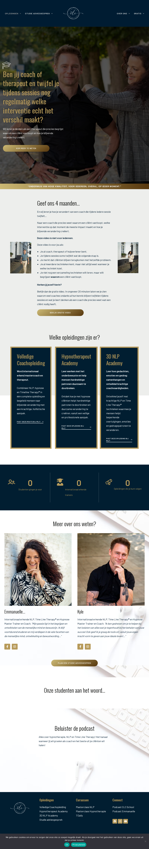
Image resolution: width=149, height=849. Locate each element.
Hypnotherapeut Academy (53, 811)
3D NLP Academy (48, 815)
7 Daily (79, 815)
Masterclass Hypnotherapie (91, 811)
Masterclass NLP (85, 807)
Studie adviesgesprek (50, 819)
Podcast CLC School (123, 807)
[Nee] (145, 841)
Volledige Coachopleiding (52, 807)
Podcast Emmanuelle (123, 811)
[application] (19, 13)
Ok (67, 844)
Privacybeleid (78, 844)
